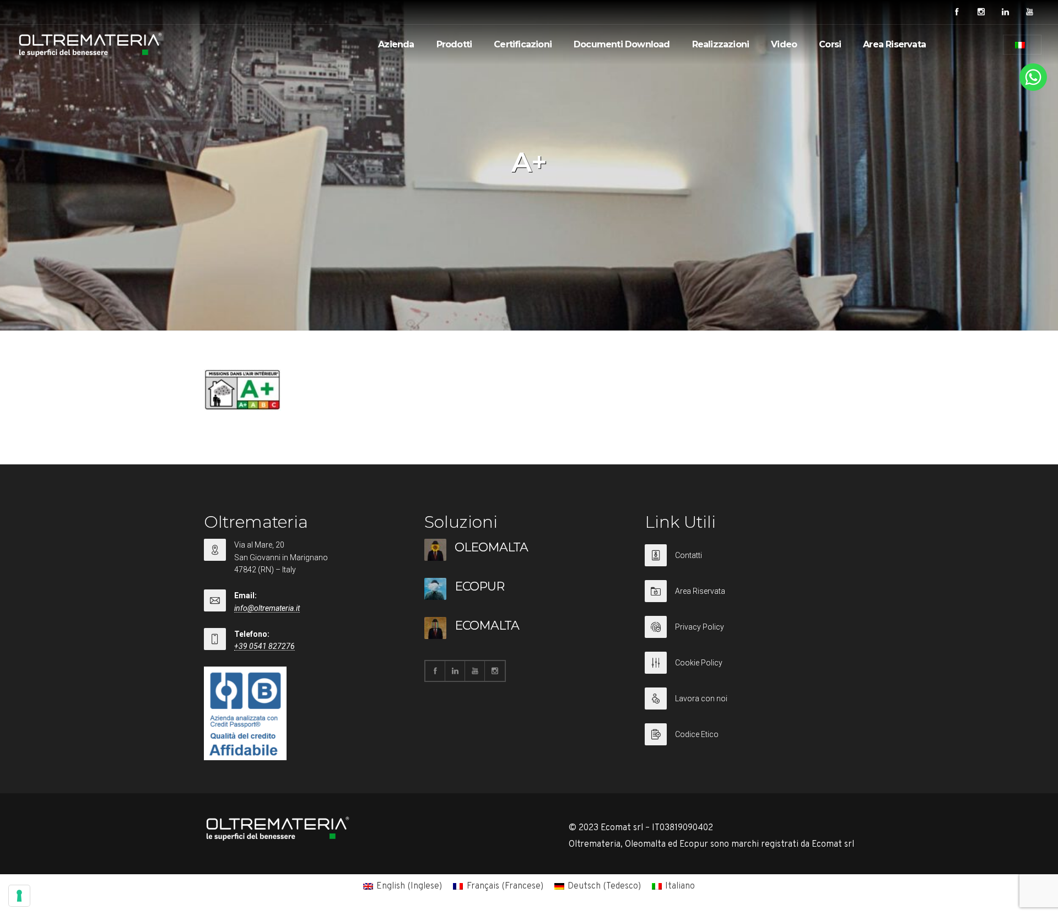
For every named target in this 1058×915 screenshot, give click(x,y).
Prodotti (454, 44)
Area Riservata (894, 44)
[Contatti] (749, 562)
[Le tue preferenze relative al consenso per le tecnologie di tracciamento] (19, 895)
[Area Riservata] (749, 598)
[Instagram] (981, 12)
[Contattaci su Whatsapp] (1033, 88)
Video (784, 44)
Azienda (396, 44)
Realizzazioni (720, 44)
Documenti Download (622, 44)
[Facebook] (956, 12)
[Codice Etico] (749, 734)
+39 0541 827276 (264, 646)
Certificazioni (523, 44)
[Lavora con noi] (749, 705)
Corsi (830, 44)
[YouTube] (1029, 12)
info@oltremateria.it (267, 608)
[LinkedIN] (1005, 12)
